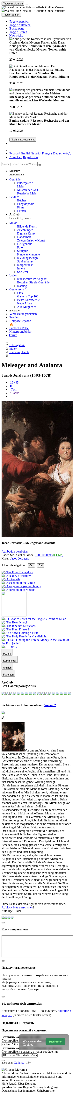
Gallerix (19, 1062)
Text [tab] (13, 389)
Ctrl (31, 565)
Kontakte (30, 1083)
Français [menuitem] (47, 153)
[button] (19, 21)
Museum (16, 172)
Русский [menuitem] (14, 153)
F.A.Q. (13, 1083)
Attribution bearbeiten (15, 551)
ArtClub (20, 216)
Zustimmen (55, 1041)
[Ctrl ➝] (34, 619)
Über (21, 1083)
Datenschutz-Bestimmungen (19, 1090)
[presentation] (40, 396)
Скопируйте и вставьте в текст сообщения (30, 1051)
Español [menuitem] (36, 153)
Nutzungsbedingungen (46, 1087)
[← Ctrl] (18, 589)
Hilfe (5, 1083)
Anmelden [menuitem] (15, 157)
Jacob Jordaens (19, 558)
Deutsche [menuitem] (59, 153)
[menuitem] (68, 153)
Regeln (28, 1087)
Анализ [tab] (14, 393)
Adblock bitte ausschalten (17, 907)
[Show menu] (26, 4)
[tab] (14, 382)
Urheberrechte (46, 1090)
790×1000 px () (49, 555)
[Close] (39, 165)
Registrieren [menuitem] (30, 157)
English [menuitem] (26, 153)
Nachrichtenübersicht (23, 139)
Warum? (50, 705)
